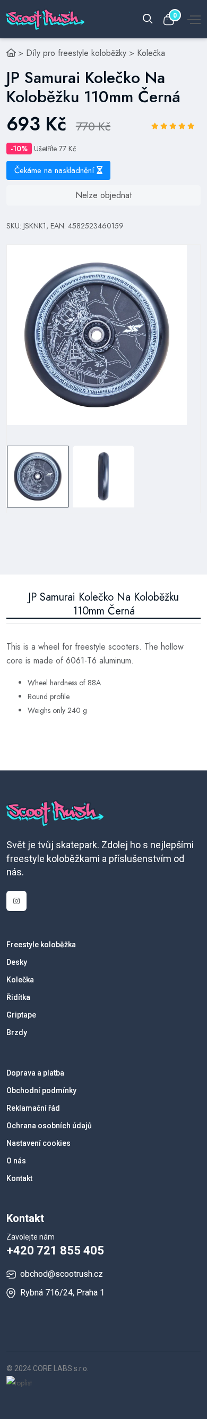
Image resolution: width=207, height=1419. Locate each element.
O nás (16, 1160)
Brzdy (16, 1032)
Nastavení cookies (38, 1143)
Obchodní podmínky (41, 1090)
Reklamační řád (33, 1108)
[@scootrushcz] (16, 901)
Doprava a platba (35, 1073)
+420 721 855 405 (55, 1250)
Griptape (21, 1015)
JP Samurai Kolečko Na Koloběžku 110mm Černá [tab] (103, 604)
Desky (16, 962)
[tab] (37, 476)
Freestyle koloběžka (41, 944)
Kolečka (151, 53)
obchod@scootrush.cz (61, 1274)
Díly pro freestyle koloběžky (76, 53)
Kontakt (19, 1178)
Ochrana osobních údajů (49, 1125)
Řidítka (18, 997)
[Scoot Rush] (11, 53)
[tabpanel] (97, 335)
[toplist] (19, 1382)
